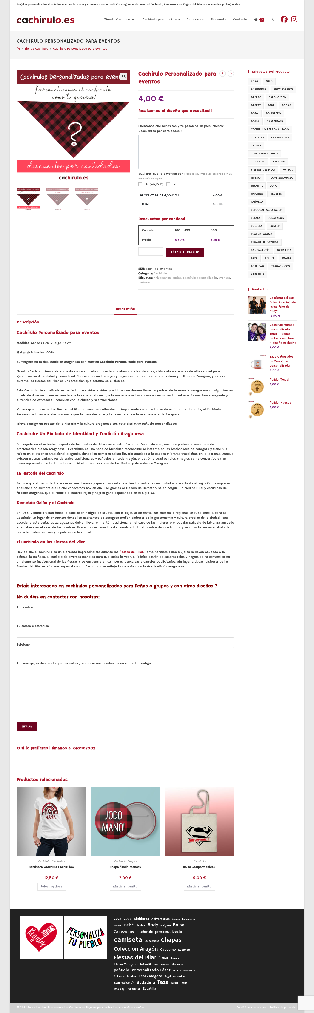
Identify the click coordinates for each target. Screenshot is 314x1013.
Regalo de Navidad (265, 242)
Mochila (257, 194)
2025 (269, 81)
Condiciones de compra (251, 1007)
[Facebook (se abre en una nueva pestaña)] (284, 19)
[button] (123, 76)
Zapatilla (257, 274)
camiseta (257, 137)
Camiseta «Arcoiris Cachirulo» (51, 867)
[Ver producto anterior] (222, 73)
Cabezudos (275, 121)
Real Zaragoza (261, 234)
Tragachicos (280, 266)
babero (256, 97)
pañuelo (144, 283)
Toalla (286, 258)
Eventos (224, 278)
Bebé (271, 105)
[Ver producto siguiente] (231, 73)
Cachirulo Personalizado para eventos (80, 49)
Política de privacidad (283, 1007)
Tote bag (257, 266)
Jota (273, 186)
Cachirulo (160, 274)
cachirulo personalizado (200, 278)
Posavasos (276, 218)
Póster (275, 226)
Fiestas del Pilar (263, 169)
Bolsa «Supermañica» (199, 867)
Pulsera (256, 226)
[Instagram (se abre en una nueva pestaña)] (294, 19)
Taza (254, 258)
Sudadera (284, 250)
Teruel (269, 258)
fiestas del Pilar (131, 552)
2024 (254, 81)
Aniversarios (162, 278)
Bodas (176, 278)
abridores (258, 89)
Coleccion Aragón (264, 153)
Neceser (276, 194)
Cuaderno (258, 161)
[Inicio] (18, 49)
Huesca (256, 177)
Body (255, 113)
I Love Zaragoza (281, 177)
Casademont (280, 137)
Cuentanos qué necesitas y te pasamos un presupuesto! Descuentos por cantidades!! (181, 128)
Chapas (132, 861)
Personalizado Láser (266, 210)
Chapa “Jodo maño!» (125, 867)
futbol (288, 169)
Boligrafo (273, 113)
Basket (256, 105)
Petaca (255, 218)
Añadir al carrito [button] (125, 886)
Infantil (257, 186)
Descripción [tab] (125, 309)
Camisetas (58, 861)
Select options (51, 886)
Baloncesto (277, 97)
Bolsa (255, 121)
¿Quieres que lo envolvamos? (185, 176)
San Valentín (260, 250)
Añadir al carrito (185, 252)
